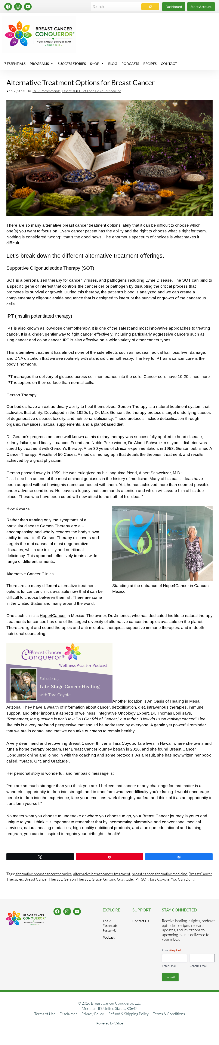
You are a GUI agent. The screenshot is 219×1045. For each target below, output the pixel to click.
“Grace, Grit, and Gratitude (43, 761)
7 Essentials (14, 63)
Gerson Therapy (132, 406)
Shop (94, 63)
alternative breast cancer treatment (101, 873)
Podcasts (130, 63)
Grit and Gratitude (118, 879)
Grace (97, 879)
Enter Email (169, 966)
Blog (112, 63)
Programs (39, 63)
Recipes (150, 63)
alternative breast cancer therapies (43, 873)
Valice (118, 1023)
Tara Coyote (159, 879)
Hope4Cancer (53, 615)
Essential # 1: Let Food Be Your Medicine (91, 91)
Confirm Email (198, 966)
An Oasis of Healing (165, 701)
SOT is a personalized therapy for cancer (43, 280)
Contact (169, 63)
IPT (137, 879)
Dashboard (174, 6)
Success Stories (72, 63)
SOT (144, 879)
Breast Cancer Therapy (43, 879)
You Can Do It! (183, 879)
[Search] (150, 6)
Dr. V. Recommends (47, 91)
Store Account (201, 6)
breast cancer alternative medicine (159, 873)
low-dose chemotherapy (68, 328)
